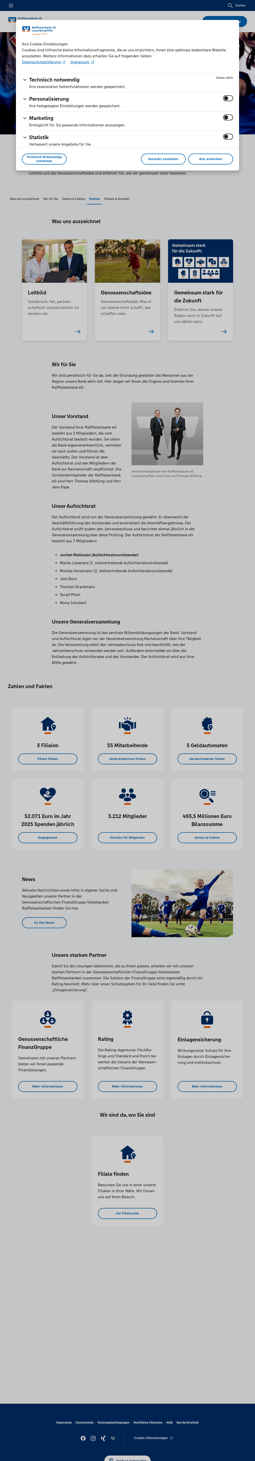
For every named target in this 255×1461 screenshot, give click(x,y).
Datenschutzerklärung (42, 62)
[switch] (228, 98)
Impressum (79, 62)
